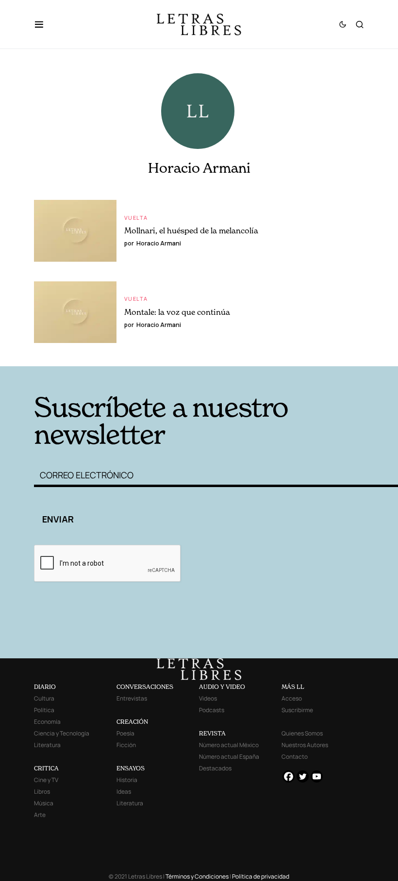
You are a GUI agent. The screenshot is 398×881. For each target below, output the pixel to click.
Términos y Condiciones (197, 876)
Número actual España (229, 756)
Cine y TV (46, 780)
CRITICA (46, 768)
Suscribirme (297, 710)
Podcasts (211, 710)
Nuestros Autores (305, 745)
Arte (40, 815)
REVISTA (212, 733)
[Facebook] (288, 776)
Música (43, 803)
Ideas (123, 791)
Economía (47, 722)
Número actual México (229, 745)
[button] (44, 24)
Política (44, 710)
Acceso (292, 698)
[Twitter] (303, 776)
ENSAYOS (130, 768)
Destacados (215, 768)
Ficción (126, 745)
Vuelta (136, 217)
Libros (42, 791)
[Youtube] (317, 776)
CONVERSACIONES (144, 686)
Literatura (47, 745)
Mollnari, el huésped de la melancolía (191, 230)
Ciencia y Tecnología (61, 733)
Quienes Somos (302, 733)
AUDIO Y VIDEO (222, 686)
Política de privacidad (260, 876)
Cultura (44, 698)
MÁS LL (293, 686)
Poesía (125, 733)
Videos (208, 698)
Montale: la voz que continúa (177, 312)
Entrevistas (131, 698)
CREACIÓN (132, 721)
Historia (126, 780)
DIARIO (45, 686)
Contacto (295, 756)
